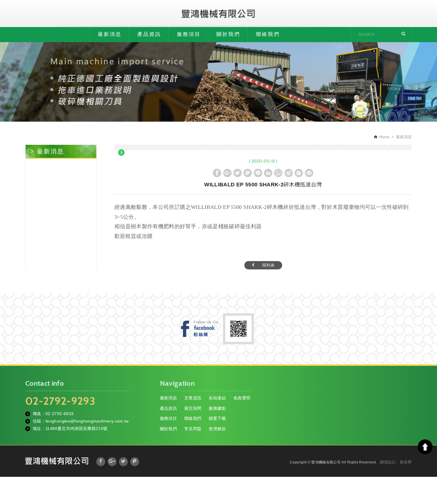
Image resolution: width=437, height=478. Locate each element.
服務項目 (189, 34)
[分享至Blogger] (298, 173)
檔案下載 (217, 418)
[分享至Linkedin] (268, 173)
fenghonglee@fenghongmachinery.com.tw (87, 421)
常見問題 (192, 428)
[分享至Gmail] (309, 173)
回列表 (268, 265)
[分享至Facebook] (217, 173)
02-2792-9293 (60, 401)
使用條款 (217, 428)
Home (383, 137)
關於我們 (228, 34)
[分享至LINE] (258, 173)
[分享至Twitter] (237, 173)
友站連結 (217, 398)
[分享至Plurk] (247, 173)
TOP (425, 446)
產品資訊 (149, 34)
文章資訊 (192, 398)
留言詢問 (192, 408)
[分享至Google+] (227, 173)
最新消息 (110, 34)
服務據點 (217, 408)
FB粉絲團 (199, 328)
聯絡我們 (268, 34)
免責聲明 (241, 398)
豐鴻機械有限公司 (218, 13)
